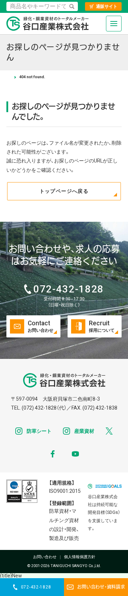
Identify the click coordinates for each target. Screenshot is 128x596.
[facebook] (52, 454)
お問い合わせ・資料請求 (101, 587)
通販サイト (106, 6)
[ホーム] (8, 77)
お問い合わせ (45, 557)
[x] (109, 431)
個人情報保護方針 (79, 557)
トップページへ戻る (64, 191)
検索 (71, 6)
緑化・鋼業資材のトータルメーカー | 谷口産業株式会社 (47, 23)
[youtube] (75, 454)
